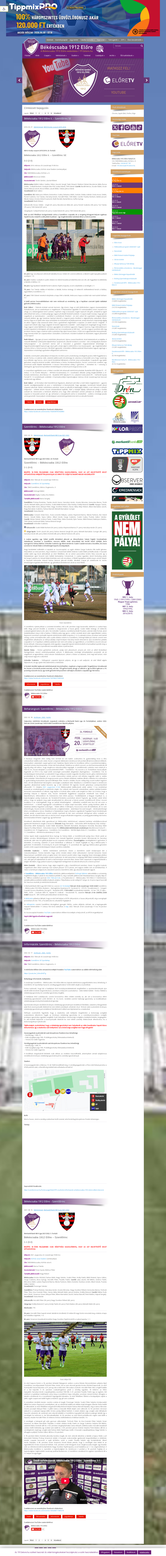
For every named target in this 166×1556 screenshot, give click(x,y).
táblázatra (29, 898)
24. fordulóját (65, 886)
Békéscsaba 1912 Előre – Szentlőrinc (44, 1201)
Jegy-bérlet (74, 40)
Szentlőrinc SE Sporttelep (40, 483)
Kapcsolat (101, 40)
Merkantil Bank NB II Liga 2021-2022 (56, 435)
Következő (57, 113)
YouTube (47, 912)
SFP (123, 40)
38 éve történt (119, 260)
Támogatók (113, 40)
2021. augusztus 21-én (51, 787)
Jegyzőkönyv (51, 402)
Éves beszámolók (135, 40)
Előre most (118, 243)
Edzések (50, 40)
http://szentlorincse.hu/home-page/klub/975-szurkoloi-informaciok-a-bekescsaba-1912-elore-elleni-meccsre (64, 1190)
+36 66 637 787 (125, 163)
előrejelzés (31, 904)
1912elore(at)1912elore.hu (126, 166)
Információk (31, 684)
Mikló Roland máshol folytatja (124, 255)
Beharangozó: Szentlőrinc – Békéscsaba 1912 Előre (53, 708)
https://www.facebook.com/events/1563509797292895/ (44, 411)
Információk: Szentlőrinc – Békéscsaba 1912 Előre (52, 944)
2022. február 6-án (54, 878)
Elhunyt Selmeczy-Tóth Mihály (124, 264)
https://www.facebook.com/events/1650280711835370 (44, 1510)
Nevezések (118, 251)
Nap (67, 906)
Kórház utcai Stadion (38, 1259)
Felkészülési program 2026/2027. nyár (127, 247)
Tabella (29, 402)
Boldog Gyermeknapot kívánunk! (125, 279)
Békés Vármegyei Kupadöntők (124, 274)
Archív (48, 717)
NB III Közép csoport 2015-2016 (55, 127)
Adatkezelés (144, 1552)
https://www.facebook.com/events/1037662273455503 (44, 678)
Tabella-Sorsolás (87, 40)
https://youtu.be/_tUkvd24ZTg (35, 973)
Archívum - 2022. (40, 717)
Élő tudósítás (40, 1517)
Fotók (39, 402)
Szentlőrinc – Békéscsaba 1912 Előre (44, 426)
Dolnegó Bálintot (81, 873)
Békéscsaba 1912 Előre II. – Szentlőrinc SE (47, 118)
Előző (32, 113)
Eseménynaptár (61, 40)
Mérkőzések (38, 127)
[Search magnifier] (142, 46)
